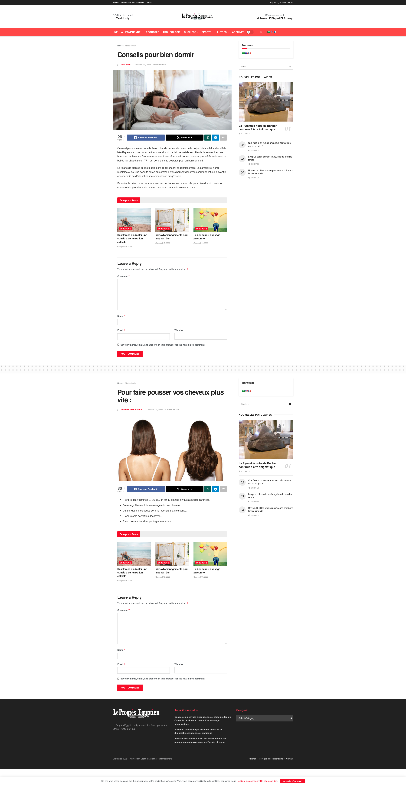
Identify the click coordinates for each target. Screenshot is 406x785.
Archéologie (171, 32)
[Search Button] (261, 32)
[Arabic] (268, 31)
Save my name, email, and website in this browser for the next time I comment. (163, 344)
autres (222, 32)
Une (115, 32)
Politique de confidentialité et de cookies (257, 780)
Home (120, 45)
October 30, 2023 (143, 64)
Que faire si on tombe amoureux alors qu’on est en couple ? (269, 144)
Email (121, 330)
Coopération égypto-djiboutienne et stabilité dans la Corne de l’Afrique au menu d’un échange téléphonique (202, 720)
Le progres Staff (131, 409)
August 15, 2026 (163, 243)
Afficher (116, 2)
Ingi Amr (126, 64)
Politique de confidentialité (132, 2)
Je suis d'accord (292, 780)
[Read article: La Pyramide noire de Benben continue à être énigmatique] (266, 102)
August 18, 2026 (125, 246)
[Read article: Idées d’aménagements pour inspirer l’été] (172, 220)
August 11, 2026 (201, 243)
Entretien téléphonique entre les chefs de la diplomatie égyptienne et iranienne (198, 731)
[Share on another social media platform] (223, 138)
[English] (271, 31)
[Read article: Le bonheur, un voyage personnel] (210, 220)
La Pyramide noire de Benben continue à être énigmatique (258, 127)
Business (190, 32)
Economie (152, 32)
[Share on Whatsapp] (207, 138)
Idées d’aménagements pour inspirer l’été (171, 236)
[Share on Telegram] (215, 138)
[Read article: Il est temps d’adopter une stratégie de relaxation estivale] (134, 220)
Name (121, 316)
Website (178, 330)
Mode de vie (130, 45)
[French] (275, 31)
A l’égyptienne (131, 32)
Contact (149, 2)
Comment (123, 276)
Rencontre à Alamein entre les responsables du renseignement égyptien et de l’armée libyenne (200, 740)
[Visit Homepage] (197, 16)
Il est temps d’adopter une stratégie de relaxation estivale (132, 238)
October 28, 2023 (155, 409)
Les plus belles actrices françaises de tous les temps (270, 158)
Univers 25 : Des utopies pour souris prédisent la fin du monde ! (270, 172)
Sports (206, 32)
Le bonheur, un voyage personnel (206, 236)
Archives (238, 32)
